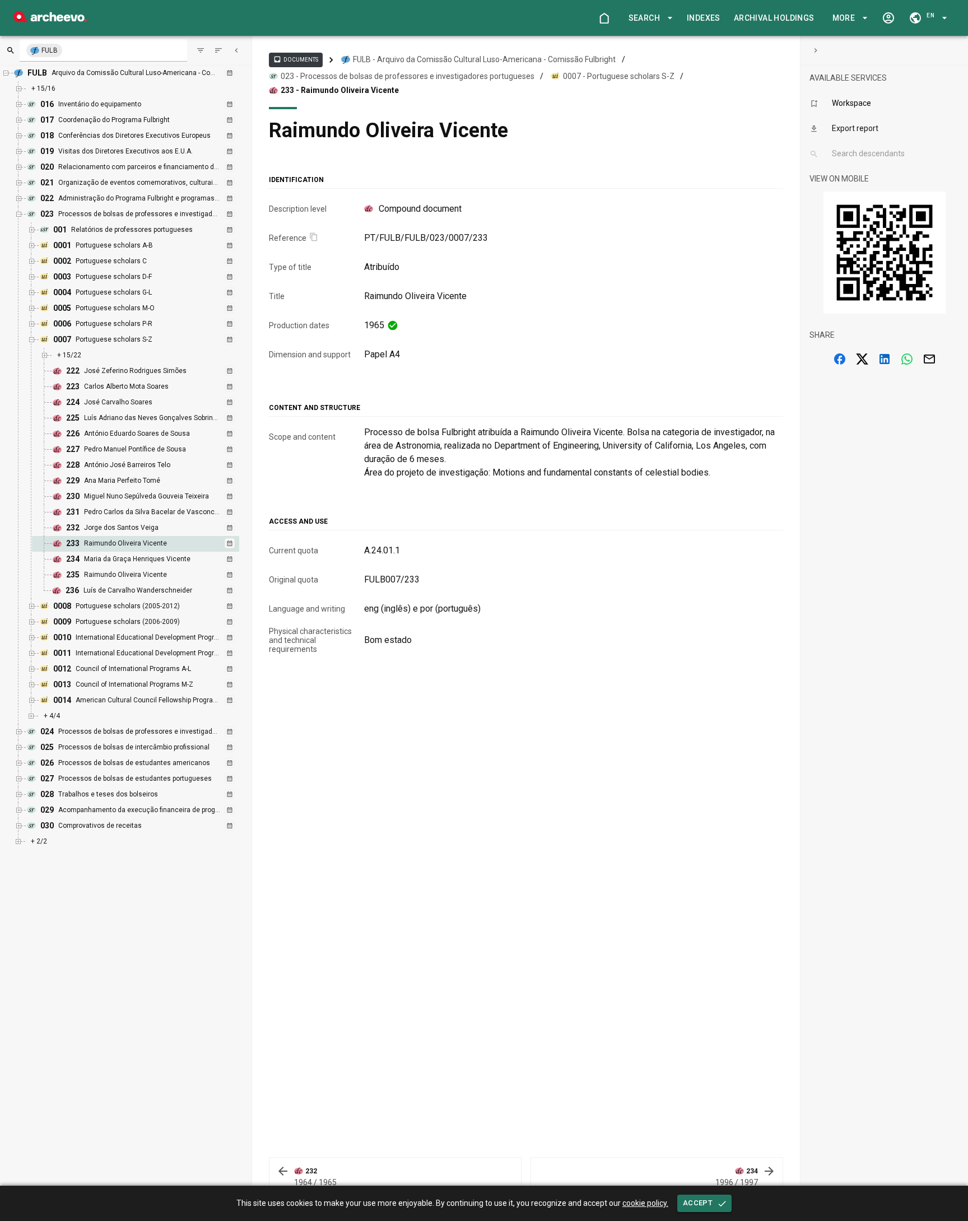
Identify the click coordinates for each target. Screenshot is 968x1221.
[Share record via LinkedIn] (884, 359)
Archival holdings (774, 17)
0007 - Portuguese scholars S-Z (618, 76)
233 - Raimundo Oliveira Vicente (340, 90)
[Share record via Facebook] (840, 359)
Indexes (703, 17)
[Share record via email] (929, 359)
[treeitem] (148, 544)
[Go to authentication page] (888, 18)
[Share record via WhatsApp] (907, 359)
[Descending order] (218, 50)
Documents (295, 59)
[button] (649, 18)
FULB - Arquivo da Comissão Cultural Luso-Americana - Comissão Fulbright (484, 59)
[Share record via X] (862, 359)
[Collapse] (236, 50)
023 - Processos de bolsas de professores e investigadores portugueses (407, 76)
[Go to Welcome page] (604, 18)
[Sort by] (201, 50)
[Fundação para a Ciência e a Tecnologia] (50, 19)
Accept (698, 1203)
